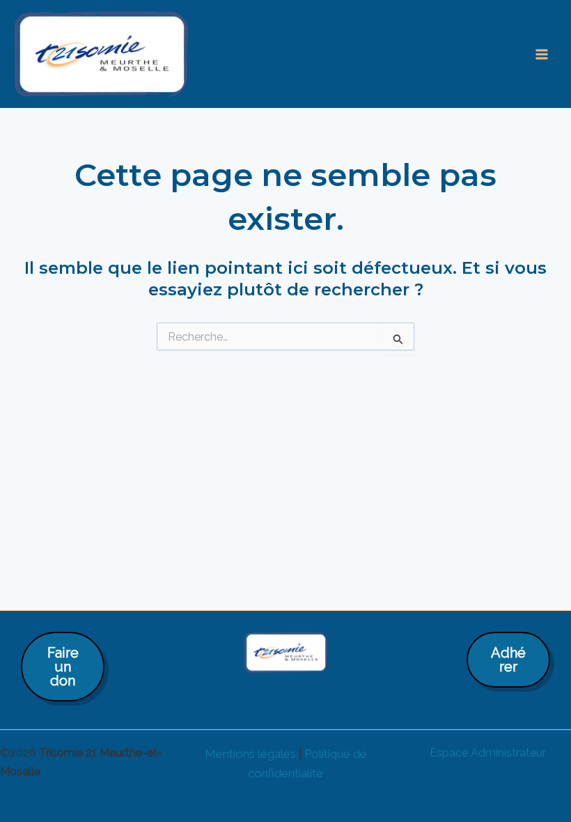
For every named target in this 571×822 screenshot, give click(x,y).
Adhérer (508, 659)
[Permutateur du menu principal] (541, 54)
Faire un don (63, 666)
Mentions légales (250, 754)
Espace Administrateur (488, 752)
